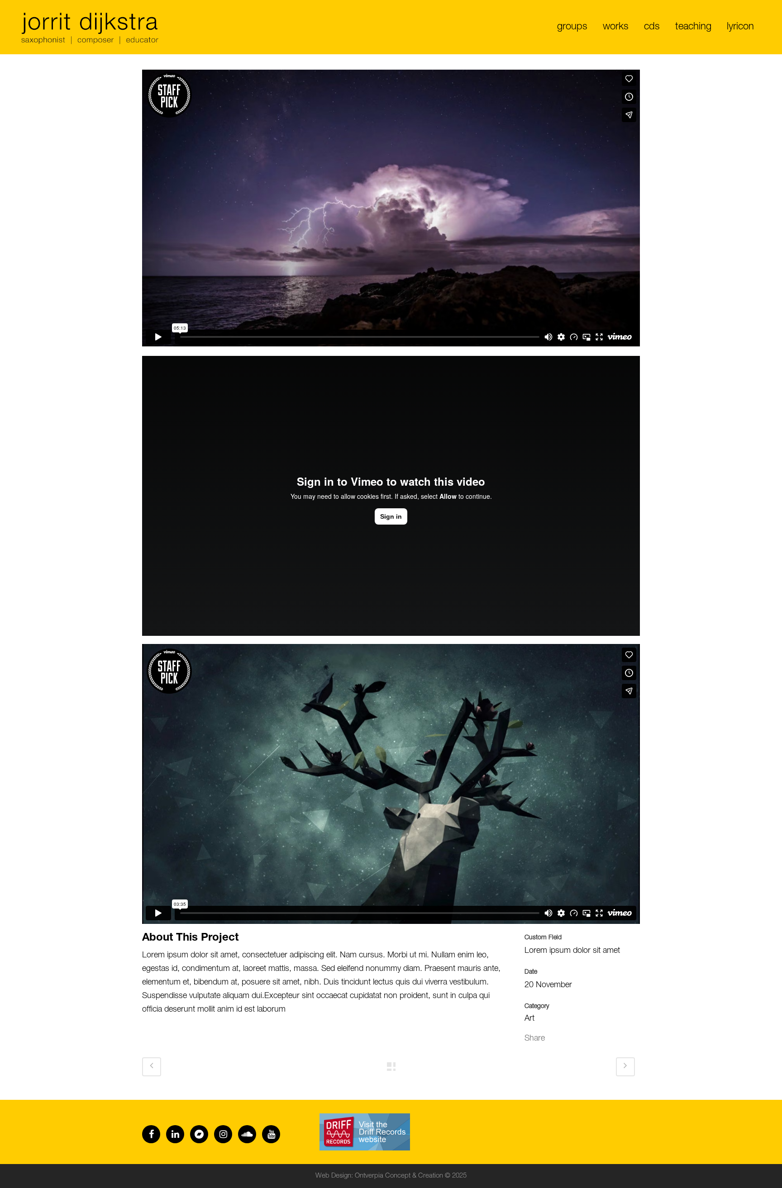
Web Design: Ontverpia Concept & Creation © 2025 (391, 1176)
